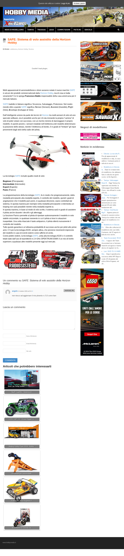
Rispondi (68, 290)
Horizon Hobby (23, 49)
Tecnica (31, 49)
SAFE (72, 90)
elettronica (13, 49)
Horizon (45, 115)
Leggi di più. (65, 3)
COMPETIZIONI (63, 30)
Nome (31, 336)
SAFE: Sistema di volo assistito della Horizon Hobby (39, 41)
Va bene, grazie (79, 3)
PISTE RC (77, 30)
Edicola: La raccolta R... (112, 154)
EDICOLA (88, 30)
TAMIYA (30, 30)
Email (31, 343)
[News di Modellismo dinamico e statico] (31, 15)
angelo (15, 291)
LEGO (51, 30)
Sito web (28, 351)
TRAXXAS (41, 30)
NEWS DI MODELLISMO (14, 30)
